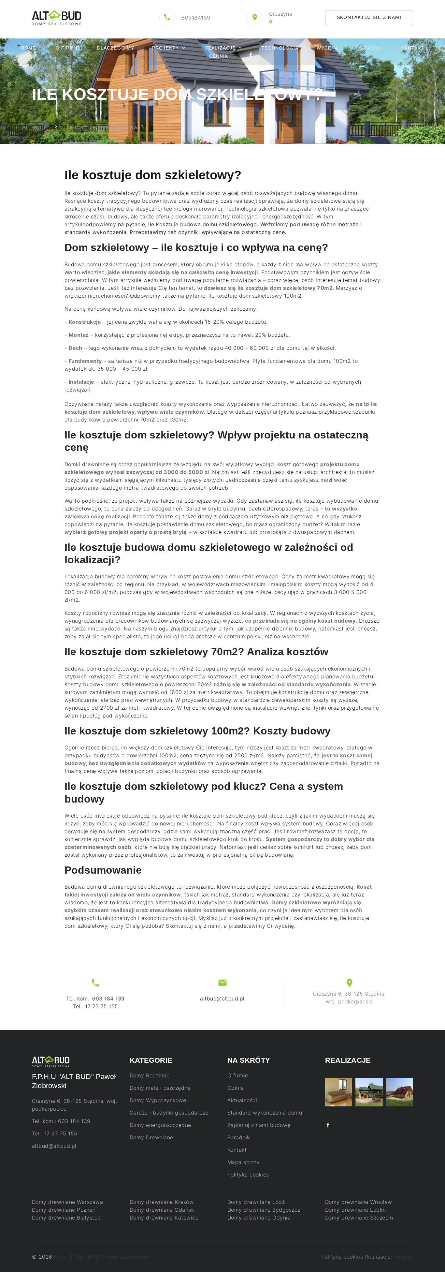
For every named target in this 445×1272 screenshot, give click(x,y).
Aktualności (242, 1100)
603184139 (195, 17)
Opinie (235, 1088)
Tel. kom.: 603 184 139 (95, 998)
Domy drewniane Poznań (63, 1209)
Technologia (279, 48)
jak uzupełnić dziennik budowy (276, 628)
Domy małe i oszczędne (160, 1088)
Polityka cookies (248, 1174)
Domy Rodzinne (149, 1075)
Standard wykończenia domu (264, 1112)
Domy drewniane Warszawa (67, 1202)
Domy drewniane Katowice (164, 1217)
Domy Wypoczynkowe (158, 1100)
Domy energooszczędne (160, 1125)
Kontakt (412, 48)
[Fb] (251, 56)
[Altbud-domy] (56, 17)
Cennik (218, 56)
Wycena (327, 48)
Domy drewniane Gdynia (259, 1217)
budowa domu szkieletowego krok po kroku (207, 839)
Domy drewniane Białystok (66, 1217)
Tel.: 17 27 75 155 (95, 1006)
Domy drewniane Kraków (162, 1202)
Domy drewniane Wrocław (358, 1202)
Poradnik (238, 1137)
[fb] (328, 1125)
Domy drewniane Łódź (256, 1202)
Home (28, 48)
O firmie (67, 48)
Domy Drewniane (151, 1137)
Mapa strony (243, 1162)
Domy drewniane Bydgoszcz (263, 1209)
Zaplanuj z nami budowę (259, 1125)
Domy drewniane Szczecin (359, 1217)
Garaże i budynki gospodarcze (169, 1112)
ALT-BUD (33, 127)
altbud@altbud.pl (222, 998)
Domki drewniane (87, 464)
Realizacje (220, 48)
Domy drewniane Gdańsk (162, 1209)
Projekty (165, 48)
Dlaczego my (115, 48)
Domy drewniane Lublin (355, 1209)
